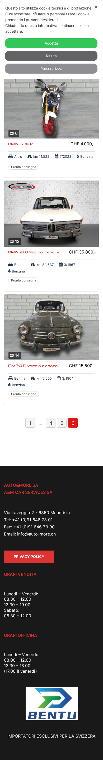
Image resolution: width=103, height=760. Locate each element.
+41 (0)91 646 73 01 (32, 519)
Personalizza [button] (51, 68)
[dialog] (51, 39)
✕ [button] (96, 7)
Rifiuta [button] (51, 56)
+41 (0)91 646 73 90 (34, 526)
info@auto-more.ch (36, 534)
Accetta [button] (51, 43)
